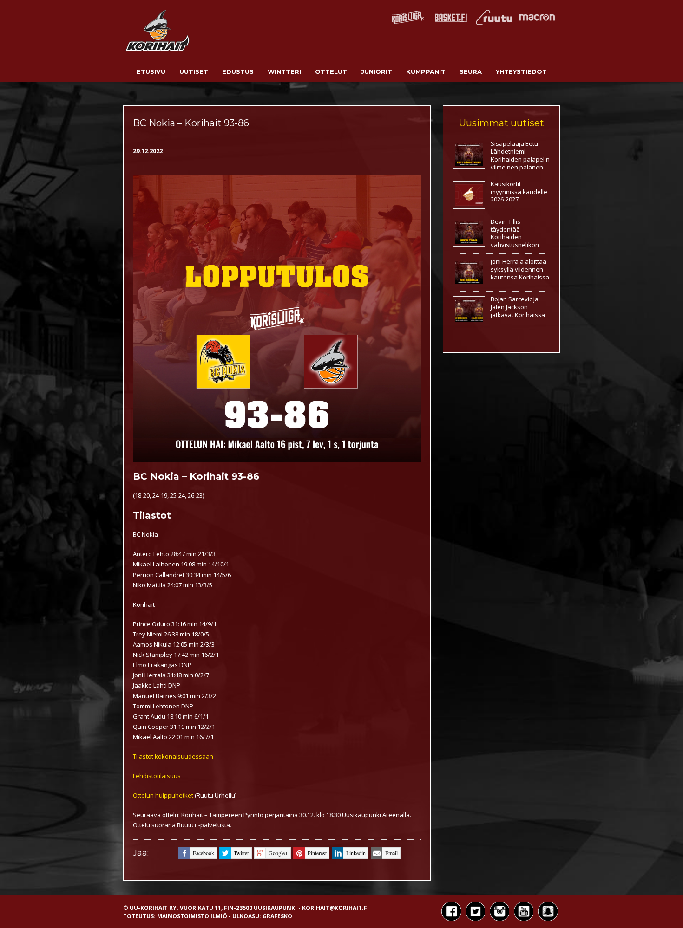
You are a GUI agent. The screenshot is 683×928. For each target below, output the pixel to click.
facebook (203, 853)
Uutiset (193, 71)
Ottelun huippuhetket (163, 795)
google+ (278, 853)
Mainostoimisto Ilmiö (192, 916)
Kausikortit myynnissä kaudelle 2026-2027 (519, 192)
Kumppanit (426, 71)
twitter (241, 853)
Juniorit (376, 71)
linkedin (356, 853)
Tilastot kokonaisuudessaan (173, 756)
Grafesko (277, 916)
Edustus (238, 71)
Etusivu (151, 71)
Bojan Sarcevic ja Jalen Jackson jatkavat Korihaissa (518, 307)
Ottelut (331, 71)
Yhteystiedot (521, 71)
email (391, 853)
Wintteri (284, 71)
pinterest (317, 853)
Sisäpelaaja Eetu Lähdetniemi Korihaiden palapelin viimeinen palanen (520, 155)
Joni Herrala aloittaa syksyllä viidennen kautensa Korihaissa (520, 269)
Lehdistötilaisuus (157, 776)
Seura (471, 71)
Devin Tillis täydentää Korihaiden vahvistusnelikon (515, 233)
